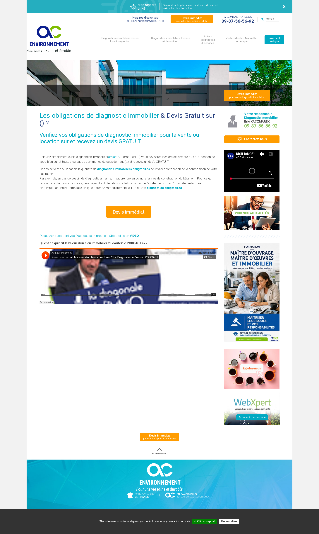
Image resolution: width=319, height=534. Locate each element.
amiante (113, 157)
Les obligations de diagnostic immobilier (99, 115)
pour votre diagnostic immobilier (192, 19)
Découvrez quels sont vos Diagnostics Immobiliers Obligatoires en (89, 236)
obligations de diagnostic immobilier (113, 135)
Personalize (229, 521)
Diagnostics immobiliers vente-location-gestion (120, 39)
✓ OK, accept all (204, 521)
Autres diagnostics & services (208, 40)
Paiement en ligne (274, 39)
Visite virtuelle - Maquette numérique (241, 39)
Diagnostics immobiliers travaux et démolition (170, 39)
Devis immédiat (129, 211)
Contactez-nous (255, 139)
